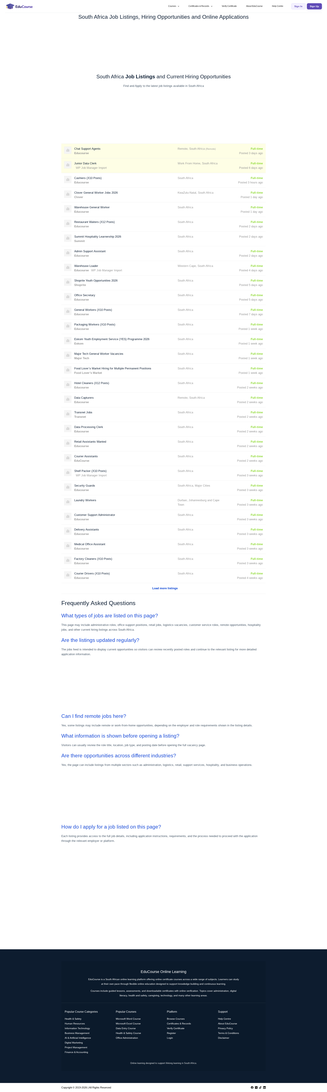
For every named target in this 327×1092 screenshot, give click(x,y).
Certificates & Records (199, 6)
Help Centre (277, 6)
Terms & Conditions (228, 1033)
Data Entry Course (126, 1028)
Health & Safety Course (128, 1033)
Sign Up (314, 6)
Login (170, 1037)
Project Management (76, 1047)
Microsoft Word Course (128, 1018)
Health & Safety (73, 1018)
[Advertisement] (163, 45)
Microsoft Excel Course (128, 1023)
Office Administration (127, 1037)
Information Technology (77, 1028)
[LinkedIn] (264, 1087)
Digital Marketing (74, 1042)
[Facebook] (252, 1087)
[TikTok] (260, 1087)
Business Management (77, 1033)
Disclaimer (223, 1037)
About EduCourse (254, 6)
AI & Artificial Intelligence (78, 1037)
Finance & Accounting (76, 1052)
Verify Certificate (229, 6)
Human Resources (75, 1023)
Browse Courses (176, 1018)
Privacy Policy (225, 1028)
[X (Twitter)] (256, 1087)
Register (171, 1033)
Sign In (298, 6)
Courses (172, 6)
